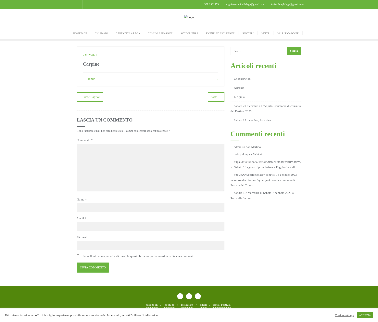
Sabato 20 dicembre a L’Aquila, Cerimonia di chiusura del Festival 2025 (266, 108)
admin (91, 78)
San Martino (253, 146)
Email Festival (222, 304)
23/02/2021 (90, 55)
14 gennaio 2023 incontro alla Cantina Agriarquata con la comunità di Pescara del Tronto (264, 180)
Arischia (239, 87)
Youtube (169, 304)
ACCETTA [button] (365, 315)
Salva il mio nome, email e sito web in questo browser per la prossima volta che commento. (139, 256)
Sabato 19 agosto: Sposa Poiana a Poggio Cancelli (265, 167)
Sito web (82, 237)
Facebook (152, 304)
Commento (85, 140)
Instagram (187, 304)
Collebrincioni (242, 78)
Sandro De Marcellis (246, 192)
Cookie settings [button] (344, 315)
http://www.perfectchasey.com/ (253, 174)
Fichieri (257, 154)
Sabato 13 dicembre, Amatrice (252, 120)
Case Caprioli (92, 96)
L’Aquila (239, 96)
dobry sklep (241, 154)
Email (81, 218)
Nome (82, 199)
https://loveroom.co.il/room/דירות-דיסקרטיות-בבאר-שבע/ (267, 161)
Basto (213, 96)
